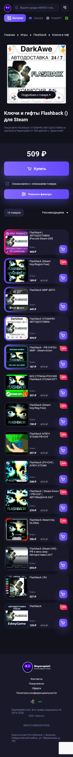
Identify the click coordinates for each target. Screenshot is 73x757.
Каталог (18, 18)
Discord (37, 18)
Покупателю (36, 683)
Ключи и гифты (62, 34)
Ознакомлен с (34, 183)
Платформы (13, 23)
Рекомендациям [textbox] (53, 212)
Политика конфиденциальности (36, 692)
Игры (24, 34)
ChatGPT (55, 18)
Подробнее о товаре (34, 95)
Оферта (36, 688)
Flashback (39, 34)
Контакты (37, 678)
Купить (40, 169)
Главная (9, 34)
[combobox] (55, 212)
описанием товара (44, 183)
